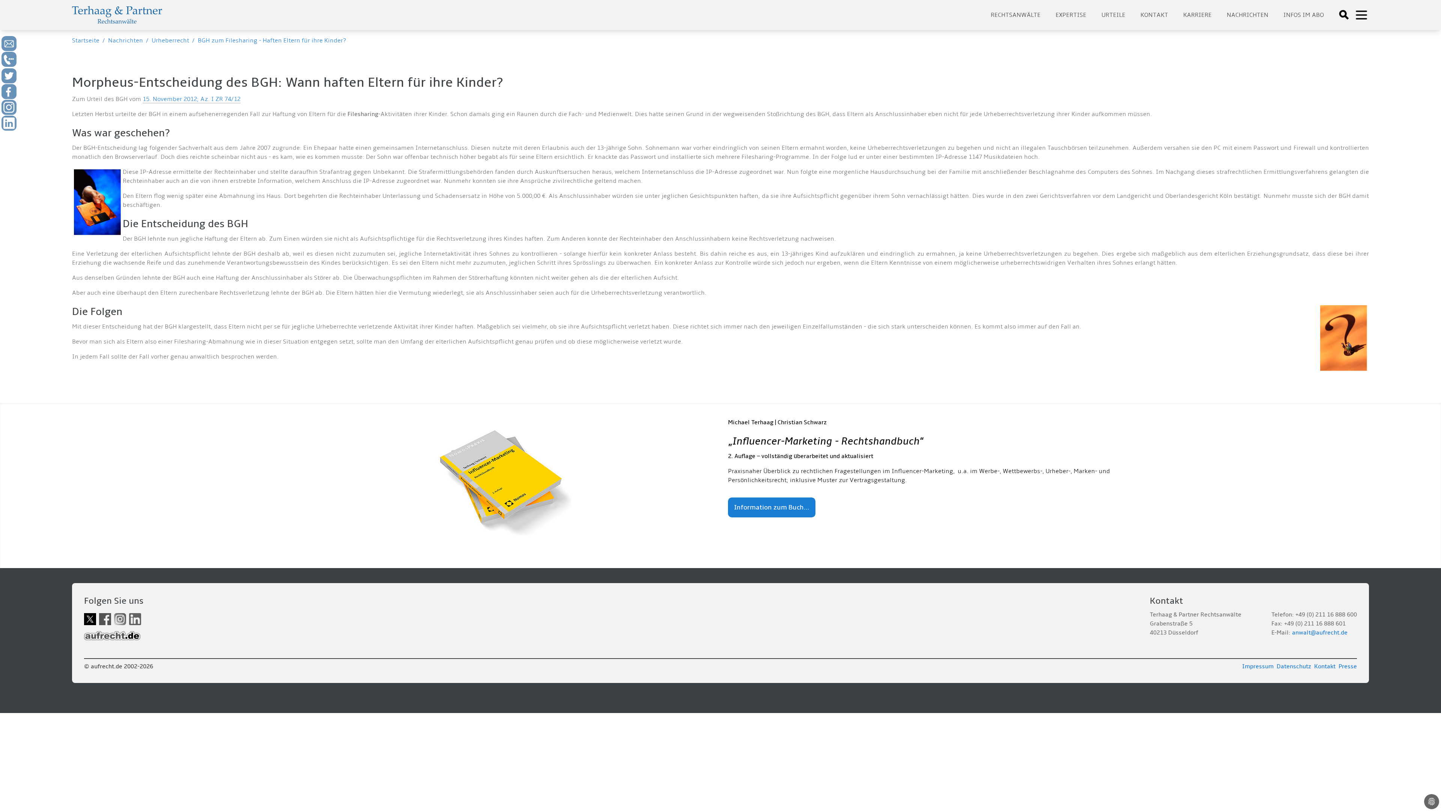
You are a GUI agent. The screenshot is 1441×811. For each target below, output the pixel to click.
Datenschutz (1294, 666)
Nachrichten (1247, 15)
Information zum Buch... (771, 507)
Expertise (1071, 15)
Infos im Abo (1303, 15)
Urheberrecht (170, 40)
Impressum (1258, 666)
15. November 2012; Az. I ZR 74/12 (192, 99)
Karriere (1197, 15)
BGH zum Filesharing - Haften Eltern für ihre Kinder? (272, 40)
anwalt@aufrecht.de (1320, 632)
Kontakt (1154, 15)
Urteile (1113, 15)
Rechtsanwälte (1016, 15)
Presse (1348, 666)
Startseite (85, 40)
